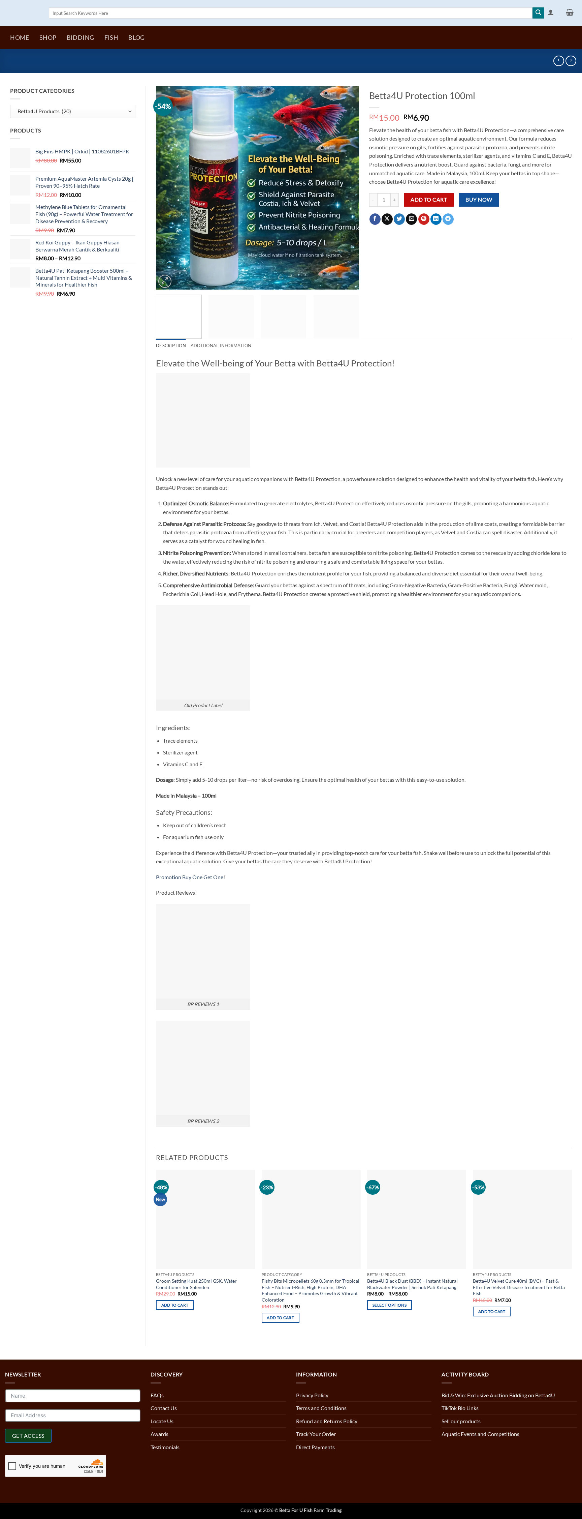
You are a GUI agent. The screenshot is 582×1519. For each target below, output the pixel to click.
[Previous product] (570, 61)
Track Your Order (316, 1434)
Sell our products (461, 1421)
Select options (390, 1305)
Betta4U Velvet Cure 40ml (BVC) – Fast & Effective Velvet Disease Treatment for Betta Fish (519, 1287)
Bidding (80, 37)
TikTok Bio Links (460, 1408)
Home (19, 37)
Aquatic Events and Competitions (480, 1434)
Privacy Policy (312, 1395)
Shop (47, 37)
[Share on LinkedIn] (436, 219)
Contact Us (164, 1408)
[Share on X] (387, 219)
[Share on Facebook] (375, 219)
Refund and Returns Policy (326, 1421)
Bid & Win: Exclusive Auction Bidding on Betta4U (498, 1395)
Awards (159, 1434)
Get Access (28, 1435)
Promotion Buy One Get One (189, 877)
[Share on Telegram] (448, 219)
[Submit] (538, 13)
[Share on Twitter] (399, 219)
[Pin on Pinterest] (423, 219)
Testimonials (165, 1447)
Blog (136, 37)
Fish (111, 37)
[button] (550, 12)
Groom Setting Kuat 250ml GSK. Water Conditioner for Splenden (196, 1284)
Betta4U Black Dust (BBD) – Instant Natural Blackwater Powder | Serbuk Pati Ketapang (412, 1284)
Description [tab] (171, 345)
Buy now (478, 200)
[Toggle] (427, 1408)
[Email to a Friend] (411, 219)
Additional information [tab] (221, 345)
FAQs (157, 1395)
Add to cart (429, 200)
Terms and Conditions (321, 1408)
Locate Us (162, 1421)
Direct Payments (315, 1447)
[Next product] (558, 61)
